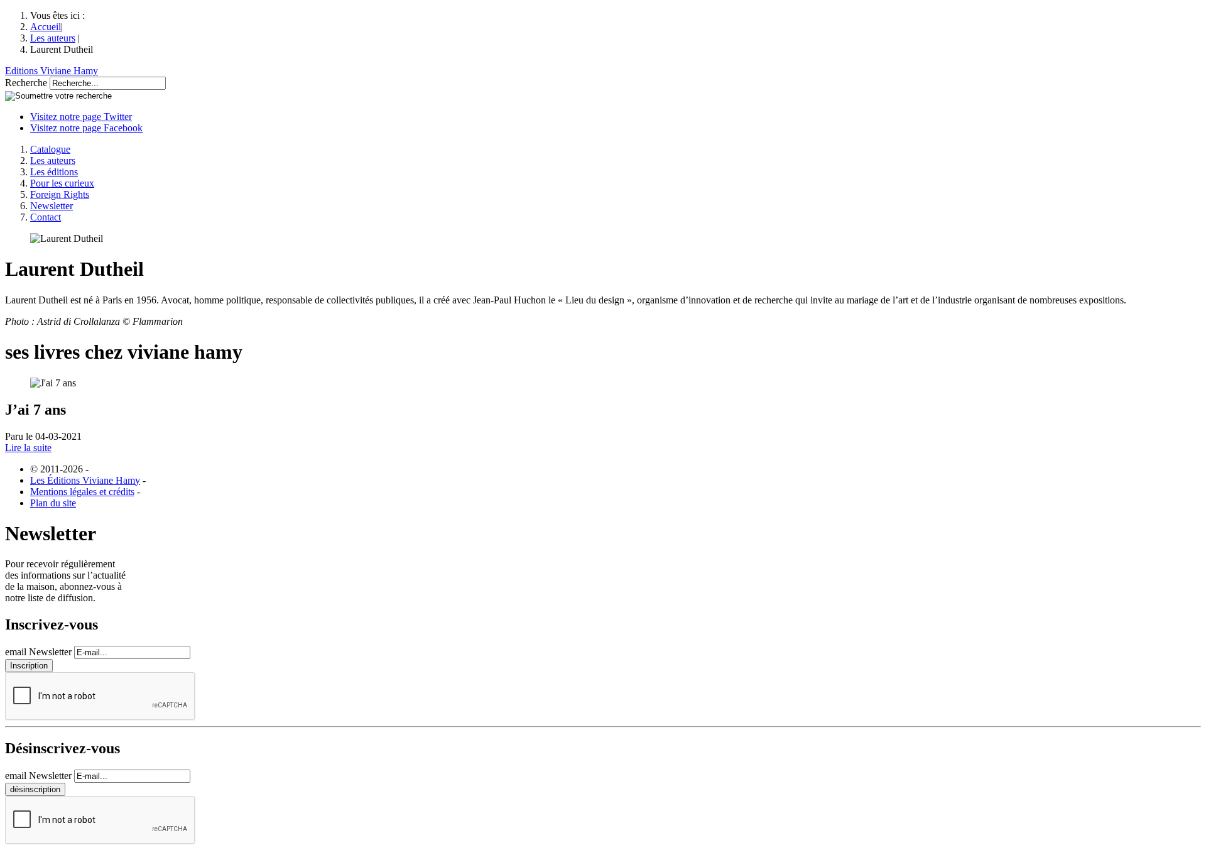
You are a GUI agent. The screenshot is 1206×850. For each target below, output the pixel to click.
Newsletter (51, 205)
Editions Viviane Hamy (51, 70)
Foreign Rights (59, 194)
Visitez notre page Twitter (81, 116)
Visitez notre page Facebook (86, 128)
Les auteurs (52, 38)
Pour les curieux (62, 183)
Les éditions (54, 171)
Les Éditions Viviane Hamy (85, 480)
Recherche (26, 82)
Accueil (45, 26)
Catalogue (50, 149)
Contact (45, 217)
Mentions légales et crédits (82, 491)
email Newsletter (38, 651)
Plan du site (53, 503)
